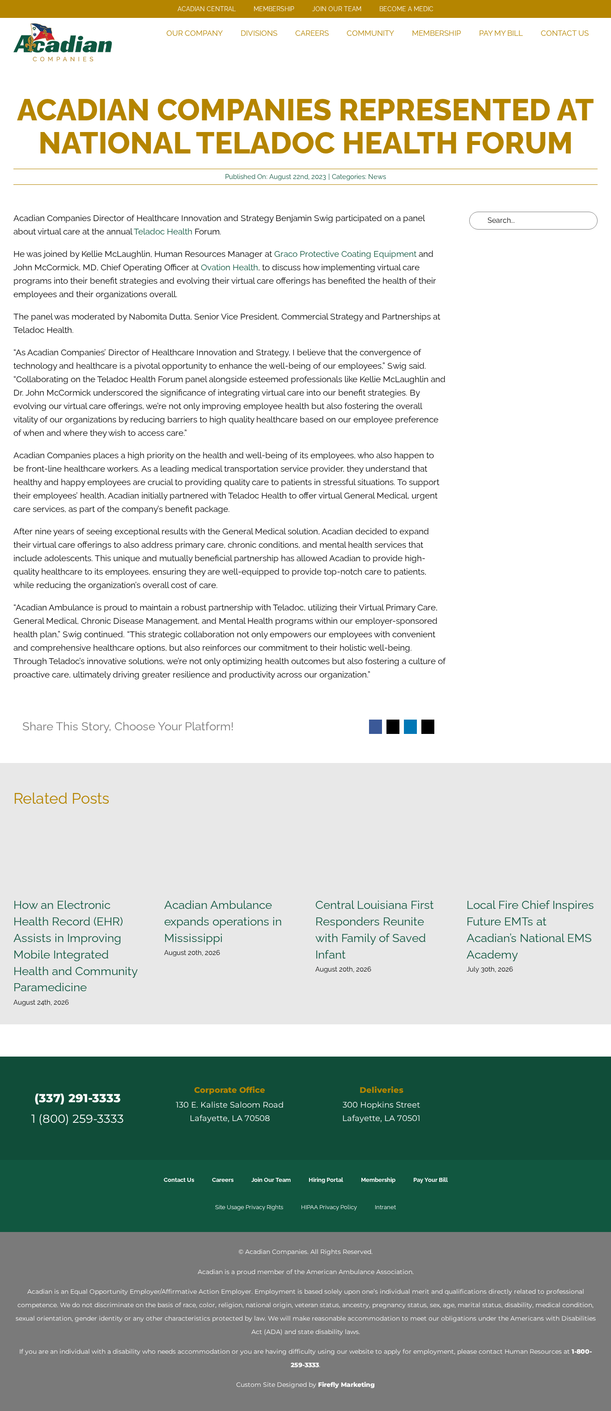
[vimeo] (557, 1108)
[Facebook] (375, 726)
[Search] (586, 52)
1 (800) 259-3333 (77, 1118)
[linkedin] (541, 1108)
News (377, 177)
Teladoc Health (163, 231)
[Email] (428, 726)
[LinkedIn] (410, 726)
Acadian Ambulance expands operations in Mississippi (223, 921)
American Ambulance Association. (360, 1272)
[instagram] (525, 1108)
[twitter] (509, 1108)
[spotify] (573, 1108)
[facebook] (492, 1108)
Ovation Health (229, 267)
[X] (393, 726)
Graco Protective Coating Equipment (345, 254)
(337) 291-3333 (77, 1098)
